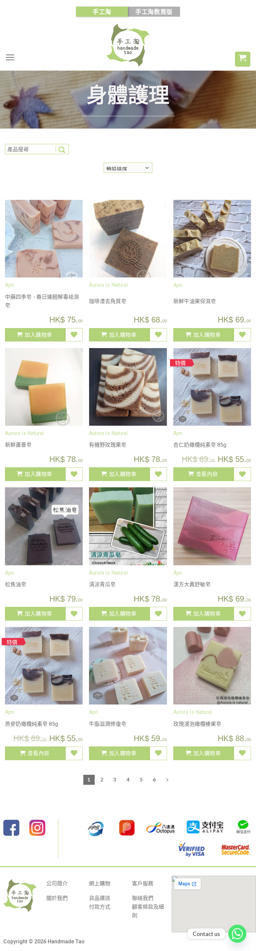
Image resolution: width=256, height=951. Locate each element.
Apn (9, 285)
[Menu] (10, 57)
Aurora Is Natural (108, 285)
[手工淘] (128, 45)
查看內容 (207, 474)
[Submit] (62, 149)
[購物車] (242, 59)
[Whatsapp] (237, 934)
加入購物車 (38, 334)
